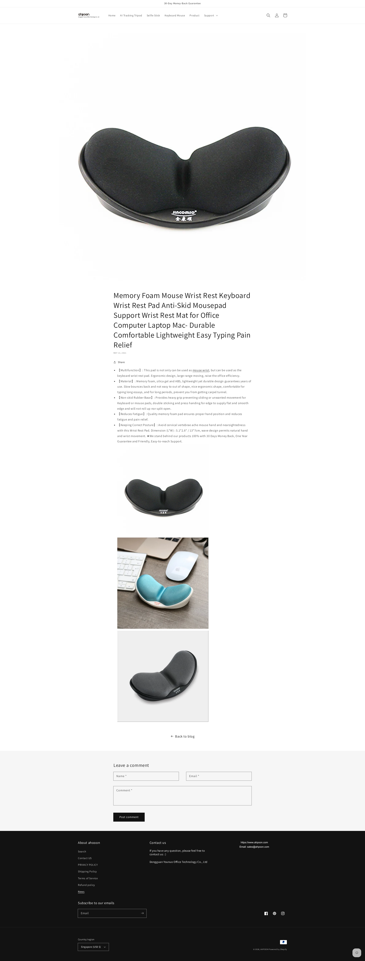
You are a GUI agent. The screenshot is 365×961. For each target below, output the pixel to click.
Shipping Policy (87, 871)
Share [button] (121, 362)
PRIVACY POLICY (88, 864)
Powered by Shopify (278, 949)
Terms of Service (88, 878)
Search (82, 851)
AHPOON (264, 949)
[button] (210, 15)
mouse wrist (201, 370)
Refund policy (86, 885)
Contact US (85, 858)
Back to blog (184, 736)
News (81, 891)
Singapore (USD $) (91, 946)
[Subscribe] (142, 913)
